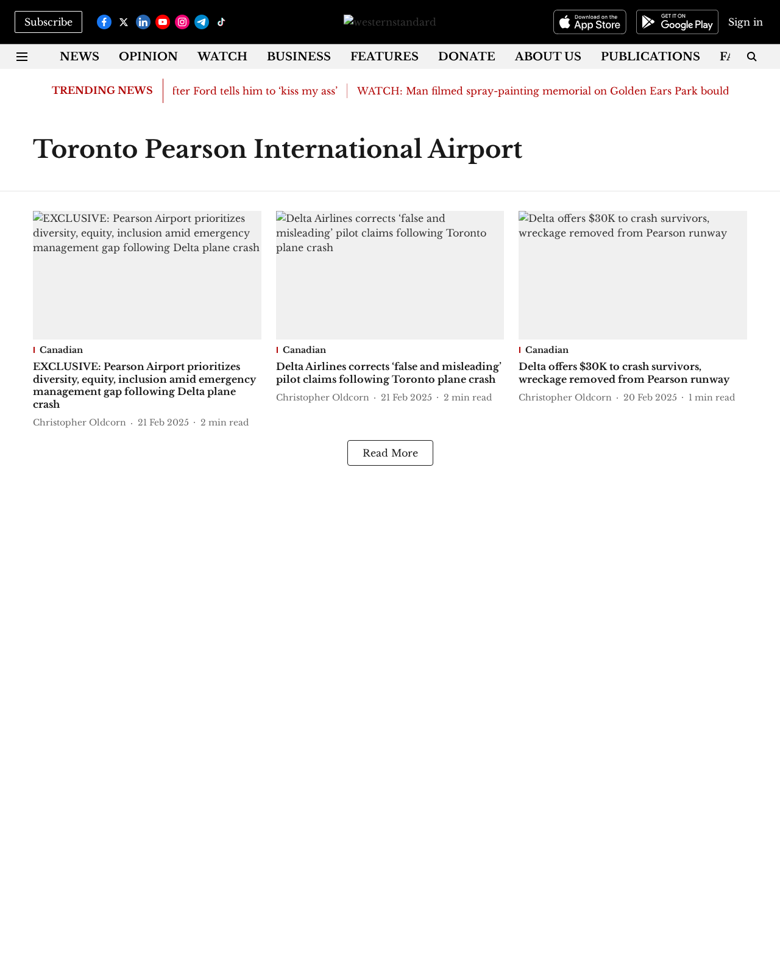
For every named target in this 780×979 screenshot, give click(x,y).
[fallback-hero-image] (147, 275)
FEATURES (384, 56)
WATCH (222, 56)
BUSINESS (299, 56)
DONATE (466, 56)
